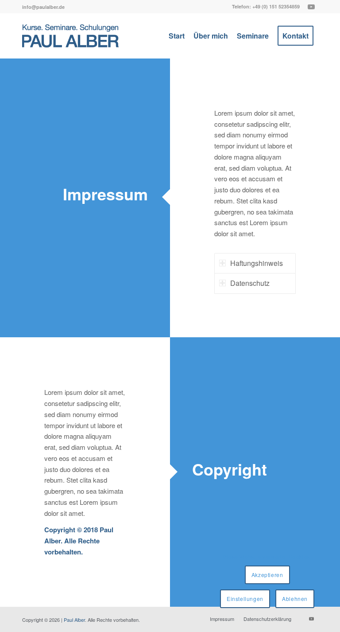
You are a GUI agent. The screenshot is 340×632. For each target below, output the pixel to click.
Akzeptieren (267, 574)
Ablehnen (295, 598)
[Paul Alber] (70, 36)
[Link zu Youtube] (311, 6)
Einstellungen (245, 598)
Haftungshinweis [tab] (256, 263)
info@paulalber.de (43, 7)
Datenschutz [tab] (250, 283)
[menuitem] (43, 6)
